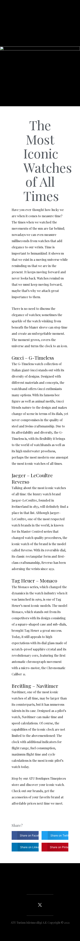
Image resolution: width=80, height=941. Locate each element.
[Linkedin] (20, 905)
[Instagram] (50, 905)
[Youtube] (59, 905)
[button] (40, 883)
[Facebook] (30, 905)
